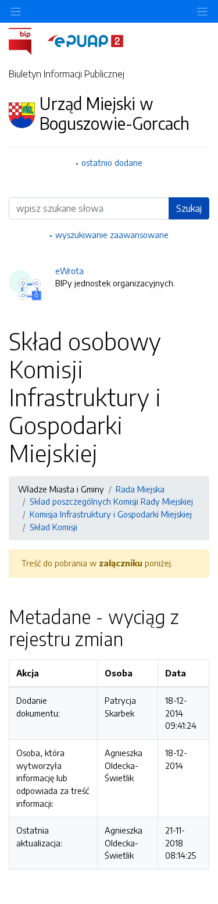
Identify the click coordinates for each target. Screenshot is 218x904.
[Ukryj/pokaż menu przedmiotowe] (15, 11)
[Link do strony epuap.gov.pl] (85, 40)
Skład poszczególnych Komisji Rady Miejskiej (111, 501)
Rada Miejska (140, 489)
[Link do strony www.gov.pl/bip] (27, 40)
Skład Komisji (53, 527)
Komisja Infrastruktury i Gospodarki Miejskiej (111, 514)
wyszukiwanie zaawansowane (112, 234)
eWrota (69, 270)
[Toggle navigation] (202, 11)
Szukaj (189, 208)
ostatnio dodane (111, 162)
